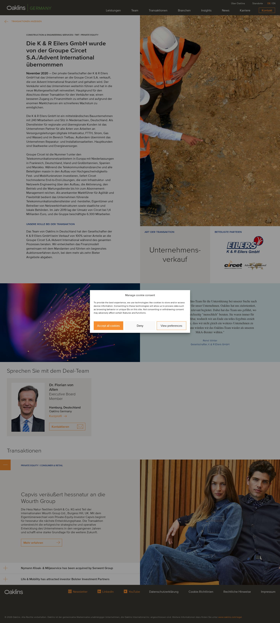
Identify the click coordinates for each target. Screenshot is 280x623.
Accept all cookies (108, 325)
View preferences (171, 325)
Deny (140, 325)
